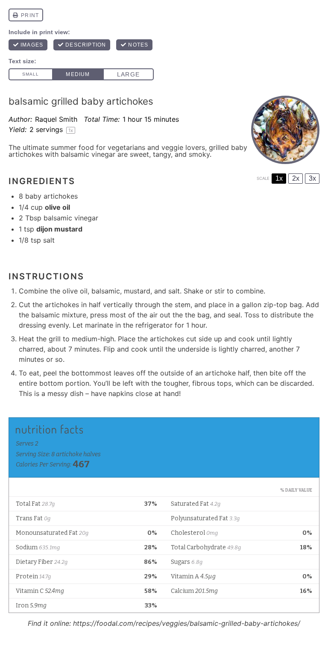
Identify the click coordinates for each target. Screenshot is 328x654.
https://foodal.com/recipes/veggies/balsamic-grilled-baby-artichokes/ (186, 623)
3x (312, 178)
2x (295, 178)
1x (279, 178)
